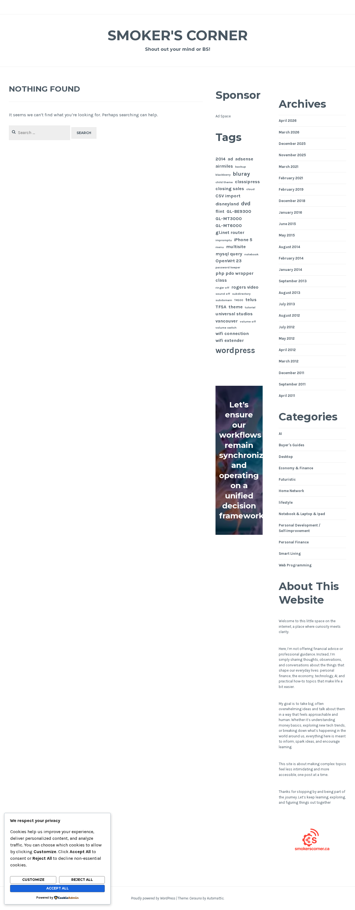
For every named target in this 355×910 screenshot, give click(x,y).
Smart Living (290, 553)
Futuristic (287, 479)
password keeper (227, 267)
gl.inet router (229, 232)
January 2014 (290, 270)
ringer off (222, 287)
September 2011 (292, 384)
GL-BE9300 (239, 211)
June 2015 (287, 224)
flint (219, 211)
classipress (247, 181)
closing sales (229, 188)
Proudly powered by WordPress (153, 898)
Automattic (215, 898)
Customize (33, 880)
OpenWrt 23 (228, 260)
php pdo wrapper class (234, 277)
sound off (222, 294)
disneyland (227, 203)
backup (240, 166)
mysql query (228, 253)
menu (219, 247)
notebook (251, 254)
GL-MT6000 (228, 225)
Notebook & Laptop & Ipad (302, 514)
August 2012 (289, 315)
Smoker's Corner (178, 35)
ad (230, 159)
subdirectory (241, 294)
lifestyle (286, 502)
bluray (241, 174)
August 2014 (289, 247)
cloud (250, 189)
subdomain (223, 300)
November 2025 (292, 155)
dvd (245, 203)
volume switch (226, 327)
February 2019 (291, 189)
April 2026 (287, 121)
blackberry (222, 175)
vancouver (226, 321)
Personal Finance (294, 542)
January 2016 (290, 212)
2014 (220, 159)
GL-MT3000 (228, 218)
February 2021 (291, 178)
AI (280, 434)
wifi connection (232, 333)
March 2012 (288, 361)
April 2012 (287, 350)
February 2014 (291, 258)
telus (251, 299)
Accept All (57, 888)
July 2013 (287, 304)
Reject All (82, 880)
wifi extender (229, 340)
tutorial (250, 307)
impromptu (223, 240)
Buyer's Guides (291, 445)
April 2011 (287, 396)
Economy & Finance (296, 468)
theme (236, 306)
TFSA (220, 306)
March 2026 (289, 132)
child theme (224, 182)
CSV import (227, 195)
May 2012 (287, 338)
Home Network (291, 491)
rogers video (244, 287)
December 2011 (291, 373)
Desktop (286, 457)
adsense (244, 159)
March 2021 (288, 167)
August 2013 (289, 293)
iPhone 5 (243, 239)
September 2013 (293, 281)
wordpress (235, 350)
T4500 (238, 300)
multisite (236, 246)
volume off (248, 321)
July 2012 (287, 327)
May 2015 (287, 235)
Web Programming (295, 565)
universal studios (234, 313)
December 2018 (292, 201)
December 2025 (292, 144)
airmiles (224, 166)
